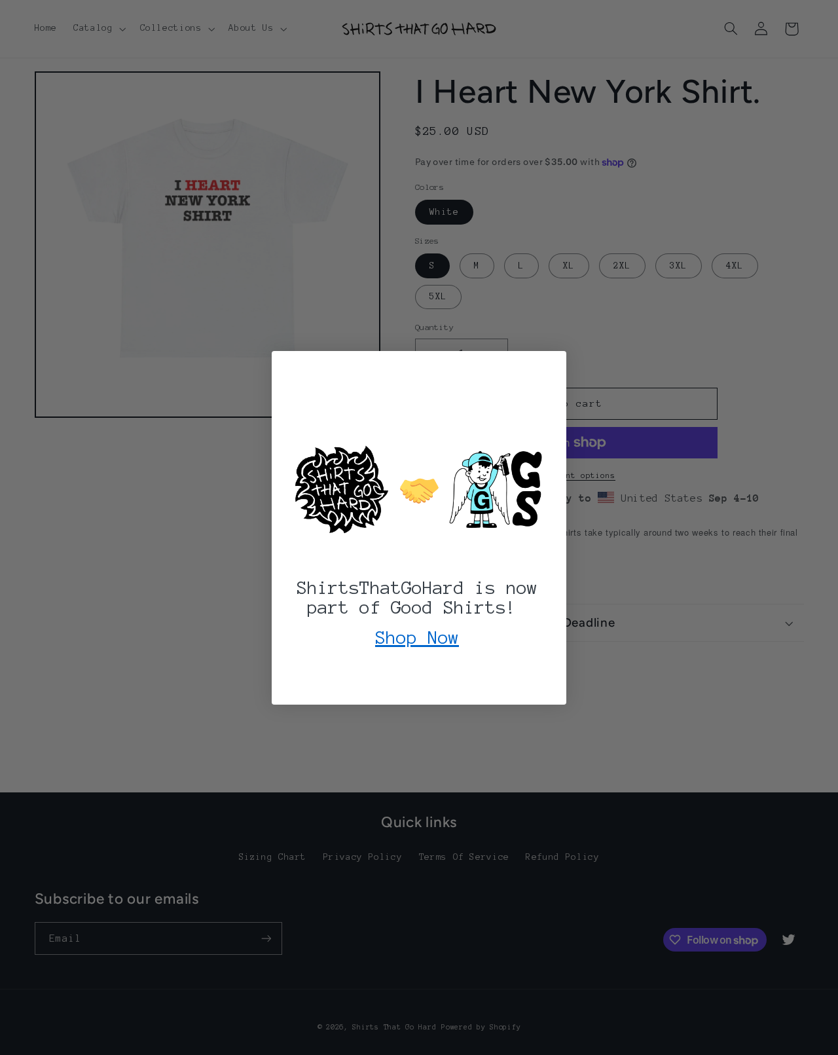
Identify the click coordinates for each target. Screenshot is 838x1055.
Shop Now (417, 637)
